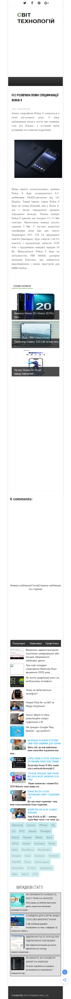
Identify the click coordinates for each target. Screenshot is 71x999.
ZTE (35, 874)
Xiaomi (32, 831)
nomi (14, 849)
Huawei (27, 837)
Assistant (39, 843)
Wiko (14, 874)
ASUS (15, 843)
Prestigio (45, 831)
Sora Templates (31, 995)
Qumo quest (42, 861)
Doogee (16, 855)
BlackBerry (27, 849)
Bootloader (44, 849)
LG (13, 831)
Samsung (17, 825)
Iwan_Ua (44, 995)
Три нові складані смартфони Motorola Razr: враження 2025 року (41, 669)
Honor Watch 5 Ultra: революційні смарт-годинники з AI (38, 718)
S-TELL (31, 868)
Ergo (27, 855)
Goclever (39, 855)
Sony (49, 837)
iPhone (43, 825)
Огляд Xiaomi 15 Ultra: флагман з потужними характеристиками (44, 760)
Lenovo (31, 825)
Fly (53, 825)
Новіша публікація (20, 585)
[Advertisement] (35, 52)
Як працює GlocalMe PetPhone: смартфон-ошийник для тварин (44, 742)
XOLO (25, 874)
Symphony (46, 868)
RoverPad (17, 868)
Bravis (15, 837)
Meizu (39, 837)
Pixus (28, 861)
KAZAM (16, 861)
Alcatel (26, 843)
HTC (22, 831)
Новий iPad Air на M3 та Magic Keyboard (42, 811)
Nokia (52, 843)
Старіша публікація (49, 585)
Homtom (54, 855)
